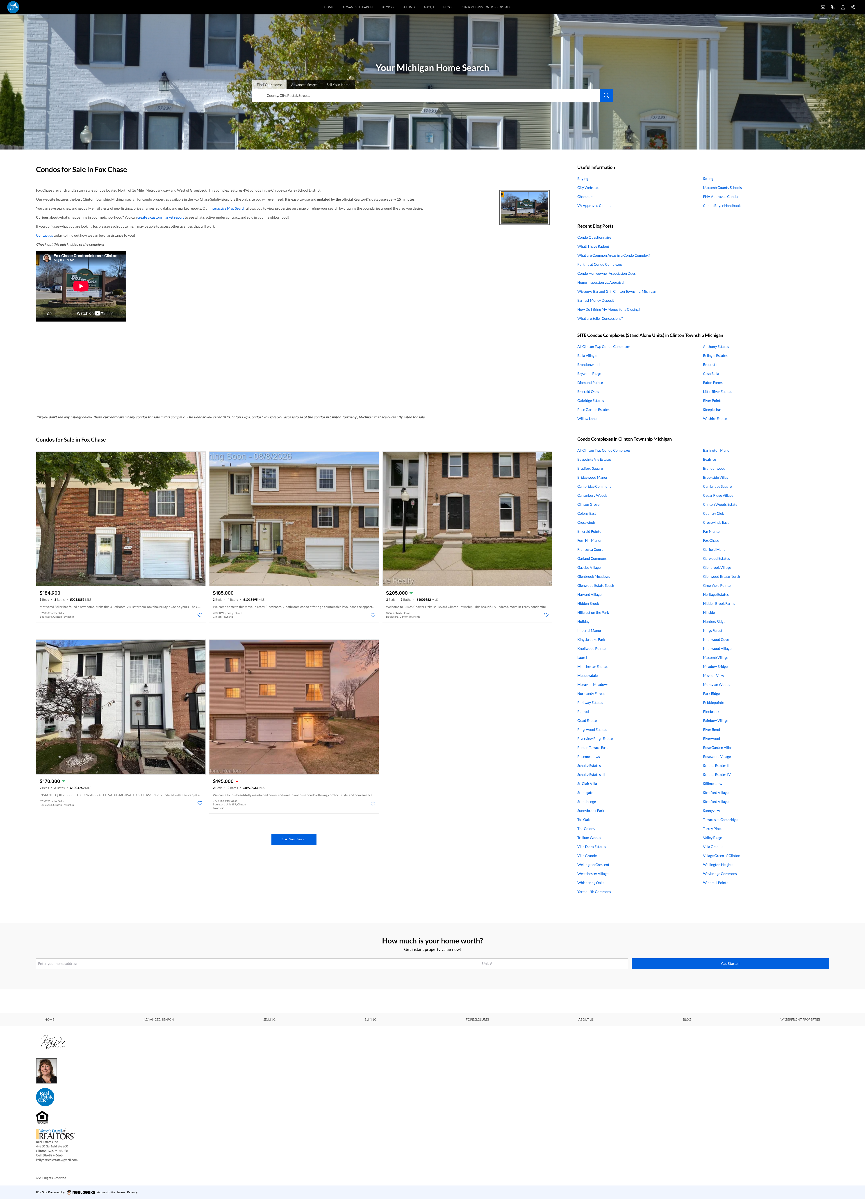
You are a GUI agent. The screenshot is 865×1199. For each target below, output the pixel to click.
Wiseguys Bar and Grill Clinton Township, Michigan (616, 291)
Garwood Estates (716, 558)
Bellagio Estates (715, 355)
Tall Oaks (584, 819)
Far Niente (711, 531)
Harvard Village (589, 594)
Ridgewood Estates (592, 729)
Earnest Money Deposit (595, 300)
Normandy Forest (591, 693)
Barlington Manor (717, 450)
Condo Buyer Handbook (722, 205)
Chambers (585, 196)
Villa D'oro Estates (591, 846)
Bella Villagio (587, 355)
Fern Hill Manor (589, 540)
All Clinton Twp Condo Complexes (604, 346)
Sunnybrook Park (590, 810)
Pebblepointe (713, 702)
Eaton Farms (713, 382)
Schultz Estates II (716, 765)
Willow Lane (586, 418)
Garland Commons (592, 558)
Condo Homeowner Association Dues (606, 273)
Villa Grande (712, 846)
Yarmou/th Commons (594, 891)
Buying (388, 7)
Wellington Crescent (593, 864)
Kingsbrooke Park (591, 639)
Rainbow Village (715, 720)
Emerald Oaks (588, 391)
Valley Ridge (712, 837)
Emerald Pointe (589, 531)
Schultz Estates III (591, 774)
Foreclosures (477, 1019)
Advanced (304, 84)
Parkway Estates (590, 702)
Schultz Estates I (590, 765)
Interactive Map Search (227, 208)
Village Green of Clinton (721, 855)
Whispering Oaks (590, 882)
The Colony (586, 828)
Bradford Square (590, 468)
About (429, 7)
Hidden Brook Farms (719, 603)
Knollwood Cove (716, 639)
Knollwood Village (717, 648)
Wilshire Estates (715, 418)
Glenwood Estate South (595, 585)
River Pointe (712, 400)
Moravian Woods (716, 684)
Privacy (132, 1192)
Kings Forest (712, 630)
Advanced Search (358, 7)
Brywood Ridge (589, 373)
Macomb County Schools (722, 187)
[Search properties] (606, 95)
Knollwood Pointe (591, 648)
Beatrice (709, 459)
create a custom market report (160, 217)
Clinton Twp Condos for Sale (485, 7)
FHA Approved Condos (721, 196)
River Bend (711, 729)
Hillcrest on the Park (593, 612)
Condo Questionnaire (594, 237)
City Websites (588, 187)
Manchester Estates (592, 666)
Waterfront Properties (800, 1019)
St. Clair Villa (587, 783)
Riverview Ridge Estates (595, 738)
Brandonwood (588, 364)
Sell (338, 84)
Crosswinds (586, 522)
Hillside (709, 612)
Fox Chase (711, 540)
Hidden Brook (588, 603)
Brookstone (712, 364)
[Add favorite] (200, 615)
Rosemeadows (588, 756)
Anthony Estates (716, 346)
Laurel (582, 657)
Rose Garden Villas (717, 747)
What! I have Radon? (593, 246)
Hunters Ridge (714, 621)
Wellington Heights (718, 864)
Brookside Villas (715, 477)
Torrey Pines (712, 828)
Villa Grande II (588, 855)
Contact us (44, 235)
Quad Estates (587, 720)
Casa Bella (711, 373)
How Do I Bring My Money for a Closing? (608, 309)
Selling (409, 7)
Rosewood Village (717, 756)
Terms (121, 1192)
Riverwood (711, 738)
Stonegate (585, 792)
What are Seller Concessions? (600, 318)
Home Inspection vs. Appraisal (600, 282)
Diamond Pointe (590, 382)
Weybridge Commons (720, 873)
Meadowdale (587, 675)
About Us (586, 1019)
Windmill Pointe (715, 882)
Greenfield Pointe (717, 585)
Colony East (586, 513)
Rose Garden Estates (593, 409)
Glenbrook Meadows (593, 576)
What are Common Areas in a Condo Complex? (613, 255)
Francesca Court (590, 549)
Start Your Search (294, 839)
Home (329, 7)
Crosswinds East (716, 522)
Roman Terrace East (592, 747)
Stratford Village (715, 792)
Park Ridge (711, 693)
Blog (447, 7)
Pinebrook (711, 711)
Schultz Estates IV (717, 774)
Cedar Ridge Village (718, 495)
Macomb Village (715, 657)
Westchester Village (592, 873)
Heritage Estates (716, 594)
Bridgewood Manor (592, 477)
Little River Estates (717, 391)
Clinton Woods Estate (720, 504)
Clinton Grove (588, 504)
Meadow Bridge (715, 666)
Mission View (713, 675)
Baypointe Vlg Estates (594, 459)
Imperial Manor (589, 630)
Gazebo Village (589, 567)
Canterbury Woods (592, 495)
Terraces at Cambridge (720, 819)
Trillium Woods (589, 837)
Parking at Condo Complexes (599, 264)
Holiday (583, 621)
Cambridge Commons (594, 486)
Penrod (583, 711)
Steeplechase (713, 409)
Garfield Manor (715, 549)
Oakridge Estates (590, 400)
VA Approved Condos (594, 205)
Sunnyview (711, 810)
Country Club (713, 513)
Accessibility (106, 1192)
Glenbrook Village (717, 567)
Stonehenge (586, 801)
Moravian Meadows (592, 684)
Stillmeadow (712, 783)
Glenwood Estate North (721, 576)
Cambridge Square (717, 486)
